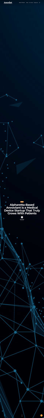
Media (22, 201)
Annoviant (22, 219)
